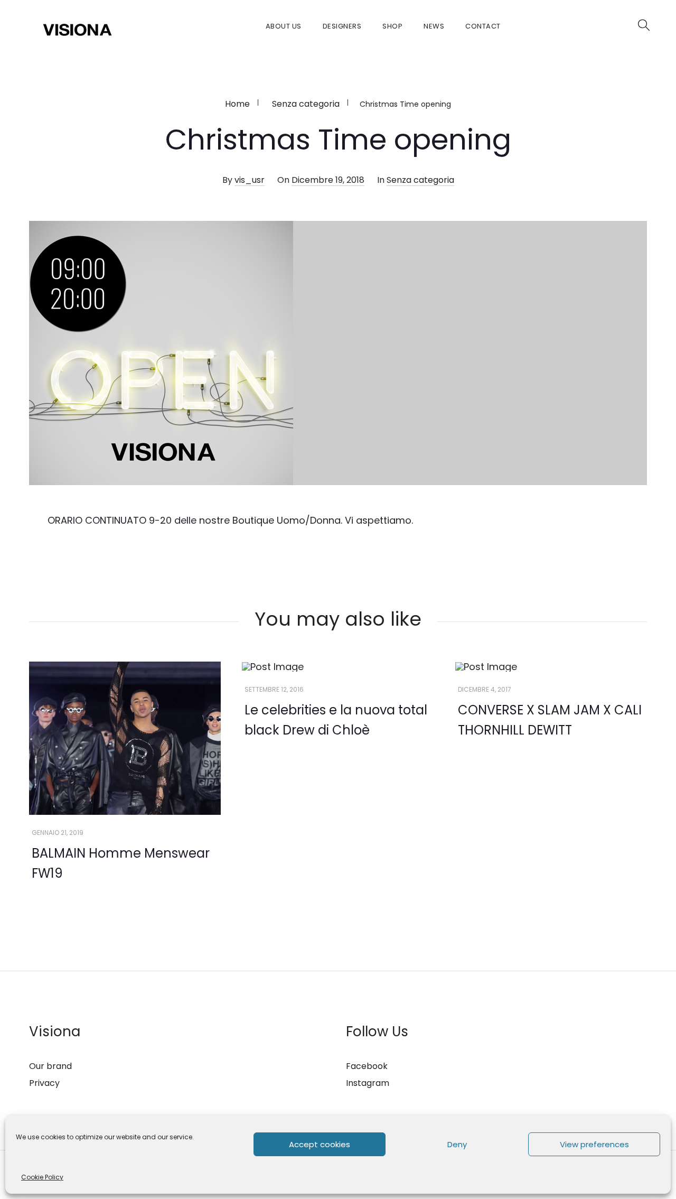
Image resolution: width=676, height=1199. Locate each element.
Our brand (50, 1066)
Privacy (44, 1083)
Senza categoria (306, 104)
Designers (342, 26)
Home (237, 104)
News (434, 26)
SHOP (392, 26)
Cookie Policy (42, 1177)
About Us (284, 26)
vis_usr (249, 180)
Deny (457, 1144)
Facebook (367, 1066)
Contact (483, 26)
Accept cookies (319, 1144)
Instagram (367, 1083)
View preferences (594, 1144)
